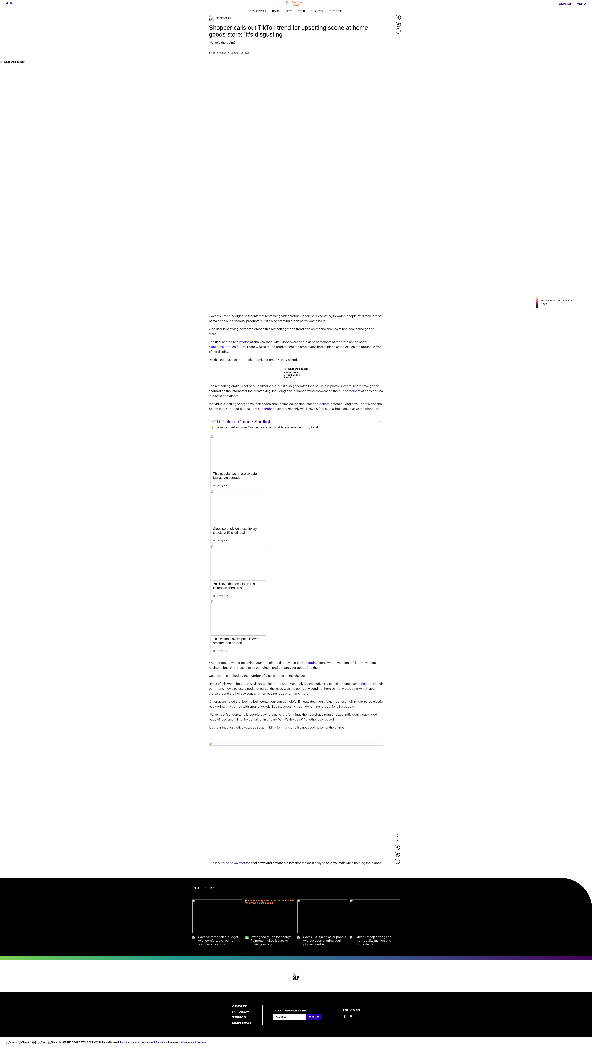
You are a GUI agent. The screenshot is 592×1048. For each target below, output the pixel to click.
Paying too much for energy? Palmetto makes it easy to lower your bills (271, 941)
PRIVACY (240, 1012)
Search (565, 3)
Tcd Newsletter (290, 1010)
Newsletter (258, 11)
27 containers (350, 391)
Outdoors (335, 11)
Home (276, 11)
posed (329, 719)
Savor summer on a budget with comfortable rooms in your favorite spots (218, 941)
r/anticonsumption (222, 347)
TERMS (239, 1017)
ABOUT (239, 1006)
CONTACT (242, 1023)
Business (317, 11)
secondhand (267, 409)
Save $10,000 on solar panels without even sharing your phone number (324, 941)
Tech (301, 11)
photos (244, 342)
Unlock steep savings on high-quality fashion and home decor (373, 941)
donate (324, 404)
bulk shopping (307, 663)
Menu (581, 3)
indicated (365, 684)
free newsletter (234, 863)
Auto (288, 11)
